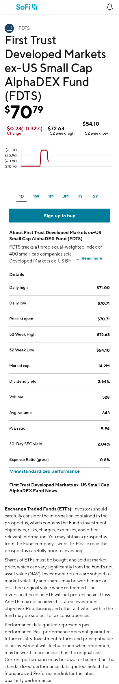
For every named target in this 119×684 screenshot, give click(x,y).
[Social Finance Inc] (27, 7)
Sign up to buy (59, 215)
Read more (91, 258)
